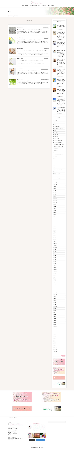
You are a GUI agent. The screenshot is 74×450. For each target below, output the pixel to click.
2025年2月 (55, 196)
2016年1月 (55, 345)
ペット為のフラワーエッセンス (58, 154)
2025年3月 (55, 194)
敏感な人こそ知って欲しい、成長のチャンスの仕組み (29, 29)
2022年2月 (55, 220)
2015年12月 (55, 347)
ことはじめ (55, 124)
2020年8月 (55, 251)
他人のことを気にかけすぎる (58, 146)
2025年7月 (55, 186)
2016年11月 (55, 326)
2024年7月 (55, 208)
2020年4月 (55, 259)
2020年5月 (55, 257)
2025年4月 (55, 192)
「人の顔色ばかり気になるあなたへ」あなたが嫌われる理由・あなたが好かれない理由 (61, 35)
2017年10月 (55, 306)
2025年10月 (55, 184)
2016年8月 (55, 332)
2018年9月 (55, 296)
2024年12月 (55, 198)
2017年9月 (55, 308)
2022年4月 (55, 216)
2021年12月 (55, 222)
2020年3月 (55, 261)
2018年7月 (55, 300)
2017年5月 (55, 316)
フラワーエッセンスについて (57, 140)
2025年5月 (55, 190)
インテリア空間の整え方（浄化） (58, 128)
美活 (54, 167)
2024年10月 (55, 202)
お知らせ (54, 122)
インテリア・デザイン (56, 126)
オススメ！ (46, 38)
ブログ (54, 152)
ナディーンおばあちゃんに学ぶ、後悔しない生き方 (29, 39)
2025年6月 (55, 188)
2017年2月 (55, 322)
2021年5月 (55, 233)
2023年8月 (55, 210)
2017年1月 (55, 324)
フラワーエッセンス (56, 138)
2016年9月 (55, 330)
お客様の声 (55, 120)
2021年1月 (55, 241)
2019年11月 (55, 269)
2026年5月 (55, 180)
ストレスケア (55, 132)
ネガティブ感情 (55, 136)
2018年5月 (55, 304)
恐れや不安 (55, 150)
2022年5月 (55, 214)
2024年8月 (55, 206)
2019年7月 (55, 277)
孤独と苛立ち (56, 148)
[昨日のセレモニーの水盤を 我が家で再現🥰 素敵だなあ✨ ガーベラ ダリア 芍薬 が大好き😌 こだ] (43, 435)
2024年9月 (55, 204)
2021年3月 (55, 237)
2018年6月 (55, 302)
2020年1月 (55, 265)
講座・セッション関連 (45, 79)
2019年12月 (55, 267)
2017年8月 (55, 310)
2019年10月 (55, 271)
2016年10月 (55, 328)
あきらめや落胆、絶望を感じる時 (59, 144)
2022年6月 (55, 212)
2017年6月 (55, 314)
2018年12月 (55, 290)
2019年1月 (55, 288)
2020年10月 (55, 247)
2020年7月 (55, 253)
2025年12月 (55, 182)
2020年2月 (55, 263)
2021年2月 (55, 239)
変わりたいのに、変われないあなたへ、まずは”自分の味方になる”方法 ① (61, 92)
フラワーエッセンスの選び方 (57, 142)
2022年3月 (55, 218)
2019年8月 (55, 275)
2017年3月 (55, 320)
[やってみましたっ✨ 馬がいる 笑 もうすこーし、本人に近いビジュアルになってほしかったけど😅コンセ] (31, 435)
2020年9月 (55, 249)
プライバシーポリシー (13, 417)
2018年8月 (55, 298)
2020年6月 (55, 255)
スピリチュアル (55, 134)
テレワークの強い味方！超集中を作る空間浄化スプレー (30, 60)
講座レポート (55, 171)
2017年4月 (55, 318)
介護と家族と (55, 156)
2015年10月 (55, 351)
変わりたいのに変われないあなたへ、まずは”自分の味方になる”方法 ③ (61, 72)
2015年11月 (55, 349)
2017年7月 (55, 312)
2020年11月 (55, 245)
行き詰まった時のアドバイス (57, 169)
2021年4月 (55, 235)
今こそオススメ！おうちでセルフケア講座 (27, 70)
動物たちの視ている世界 (22, 81)
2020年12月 (55, 243)
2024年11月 (55, 200)
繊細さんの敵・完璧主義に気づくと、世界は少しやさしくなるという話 (61, 62)
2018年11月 (55, 292)
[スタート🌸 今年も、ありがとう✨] (37, 435)
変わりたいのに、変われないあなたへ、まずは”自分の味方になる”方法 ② (61, 82)
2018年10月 (55, 294)
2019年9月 (55, 273)
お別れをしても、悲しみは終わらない (61, 26)
